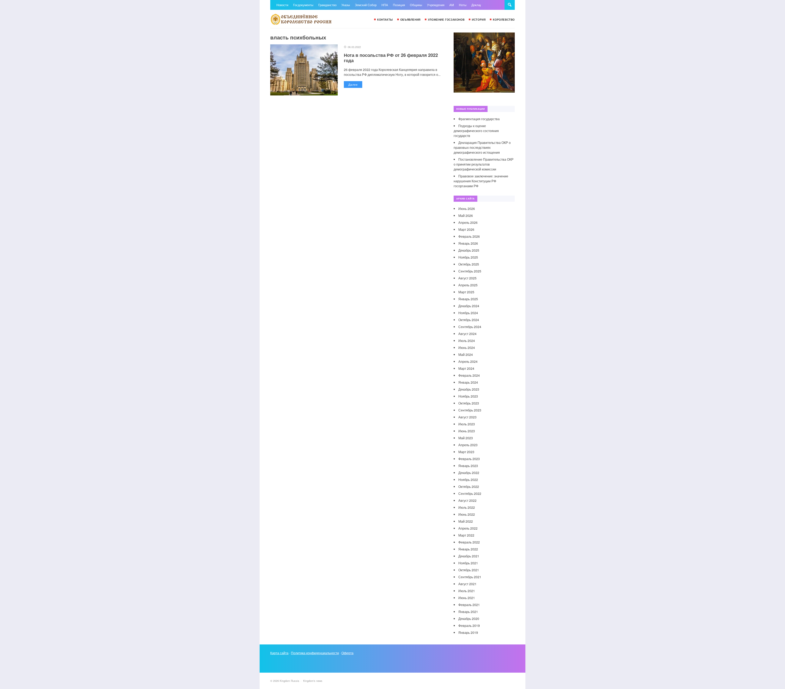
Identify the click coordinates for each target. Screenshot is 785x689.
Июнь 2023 (466, 431)
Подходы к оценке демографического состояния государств (476, 130)
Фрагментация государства (479, 119)
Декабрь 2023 (468, 389)
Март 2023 (466, 451)
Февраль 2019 (469, 625)
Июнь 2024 (466, 347)
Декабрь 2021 (468, 556)
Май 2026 (465, 215)
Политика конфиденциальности (315, 653)
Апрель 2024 (468, 361)
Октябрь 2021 (468, 570)
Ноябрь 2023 (468, 396)
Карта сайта (279, 653)
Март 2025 (466, 292)
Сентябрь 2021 (469, 577)
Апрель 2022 (468, 528)
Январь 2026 (468, 243)
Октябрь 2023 (468, 403)
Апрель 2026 (468, 222)
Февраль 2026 (469, 236)
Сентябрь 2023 (469, 410)
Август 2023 (467, 417)
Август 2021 (467, 583)
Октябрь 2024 (468, 319)
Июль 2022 (466, 507)
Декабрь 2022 (468, 472)
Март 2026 (466, 229)
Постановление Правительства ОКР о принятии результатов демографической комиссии (484, 164)
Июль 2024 (466, 340)
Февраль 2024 (469, 375)
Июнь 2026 (466, 208)
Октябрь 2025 (468, 264)
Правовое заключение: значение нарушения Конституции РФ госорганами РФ (481, 181)
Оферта (347, 653)
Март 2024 (466, 368)
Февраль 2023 (469, 458)
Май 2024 (465, 354)
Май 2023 (465, 438)
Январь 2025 (468, 299)
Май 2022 (465, 521)
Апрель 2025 (468, 285)
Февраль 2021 (469, 604)
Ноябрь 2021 (468, 563)
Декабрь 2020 (468, 618)
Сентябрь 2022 (469, 493)
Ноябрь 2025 (468, 257)
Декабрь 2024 (468, 306)
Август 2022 (467, 500)
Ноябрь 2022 (468, 479)
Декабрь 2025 (468, 250)
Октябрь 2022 (468, 486)
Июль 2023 (466, 424)
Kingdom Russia (301, 19)
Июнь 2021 (466, 597)
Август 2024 (467, 333)
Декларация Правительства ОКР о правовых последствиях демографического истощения (482, 147)
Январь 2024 (468, 382)
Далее (353, 84)
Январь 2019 (468, 632)
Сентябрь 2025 (469, 271)
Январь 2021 (468, 611)
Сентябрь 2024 (469, 326)
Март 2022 (466, 535)
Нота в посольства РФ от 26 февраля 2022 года (391, 58)
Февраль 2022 (469, 542)
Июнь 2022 (466, 514)
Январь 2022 (468, 549)
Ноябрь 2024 (468, 312)
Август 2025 (467, 278)
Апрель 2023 (468, 445)
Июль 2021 (466, 590)
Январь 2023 (468, 465)
